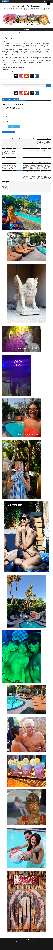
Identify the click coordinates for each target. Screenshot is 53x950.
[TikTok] (31, 76)
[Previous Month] (5, 136)
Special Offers (45, 945)
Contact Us (42, 941)
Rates (31, 945)
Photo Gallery (45, 943)
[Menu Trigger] (48, 3)
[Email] (37, 76)
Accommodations (26, 941)
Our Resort (40, 943)
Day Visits (47, 941)
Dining (36, 948)
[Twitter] (16, 76)
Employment (23, 948)
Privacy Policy (18, 945)
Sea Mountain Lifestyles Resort (26, 6)
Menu (27, 29)
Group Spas (34, 943)
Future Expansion (19, 943)
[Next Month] (47, 136)
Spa (40, 945)
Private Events (25, 945)
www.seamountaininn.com (24, 72)
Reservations (36, 945)
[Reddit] (26, 76)
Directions (6, 943)
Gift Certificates (27, 943)
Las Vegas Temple (30, 948)
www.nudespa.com (36, 72)
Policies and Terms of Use (10, 945)
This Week (17, 948)
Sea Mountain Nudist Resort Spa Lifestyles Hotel (12, 941)
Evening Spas (12, 943)
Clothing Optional (34, 941)
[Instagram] (21, 76)
